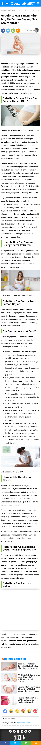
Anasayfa (4, 11)
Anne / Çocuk (12, 11)
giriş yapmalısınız (24, 723)
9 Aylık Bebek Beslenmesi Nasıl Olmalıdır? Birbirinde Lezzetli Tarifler (29, 678)
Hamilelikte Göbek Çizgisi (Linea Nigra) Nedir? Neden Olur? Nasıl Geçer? (29, 689)
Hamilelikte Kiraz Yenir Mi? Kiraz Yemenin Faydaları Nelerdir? (28, 700)
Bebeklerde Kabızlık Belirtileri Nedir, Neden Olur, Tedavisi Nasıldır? (28, 666)
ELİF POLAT (30, 30)
